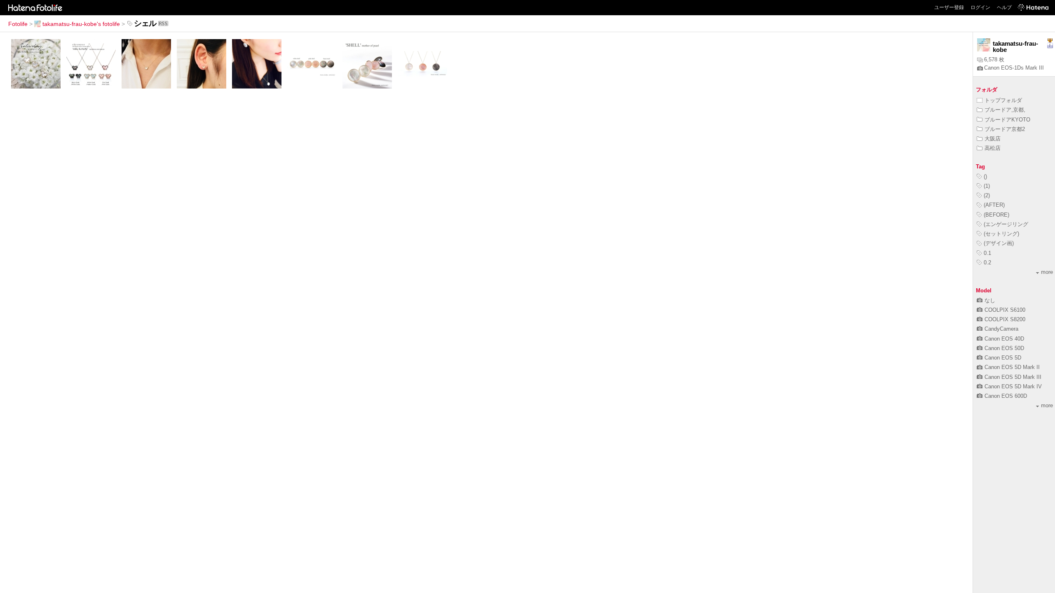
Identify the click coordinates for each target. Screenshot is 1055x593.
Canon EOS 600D (1006, 396)
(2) (987, 195)
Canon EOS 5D (1003, 358)
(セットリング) (1001, 234)
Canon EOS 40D (1004, 339)
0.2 (987, 262)
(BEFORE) (996, 215)
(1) (987, 186)
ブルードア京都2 (1005, 129)
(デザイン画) (999, 243)
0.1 (987, 253)
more (1047, 272)
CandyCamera (1001, 329)
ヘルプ (1004, 7)
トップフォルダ (1003, 100)
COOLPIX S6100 (1005, 310)
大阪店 (993, 138)
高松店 (993, 148)
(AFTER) (994, 205)
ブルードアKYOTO (1007, 120)
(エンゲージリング (1006, 224)
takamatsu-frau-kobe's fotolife (81, 24)
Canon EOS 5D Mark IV (1013, 386)
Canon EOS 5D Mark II (1012, 367)
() (985, 176)
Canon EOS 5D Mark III (1013, 377)
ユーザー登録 (949, 7)
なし (990, 300)
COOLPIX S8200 (1005, 319)
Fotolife (18, 24)
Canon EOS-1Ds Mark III (1014, 68)
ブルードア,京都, (1005, 110)
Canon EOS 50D (1004, 348)
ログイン (980, 7)
